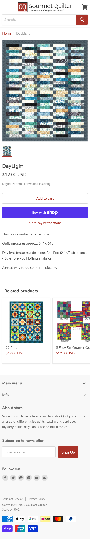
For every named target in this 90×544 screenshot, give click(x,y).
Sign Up (68, 452)
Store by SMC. (11, 509)
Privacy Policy (36, 499)
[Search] (82, 20)
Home (6, 33)
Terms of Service (12, 499)
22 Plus (11, 347)
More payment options (45, 223)
